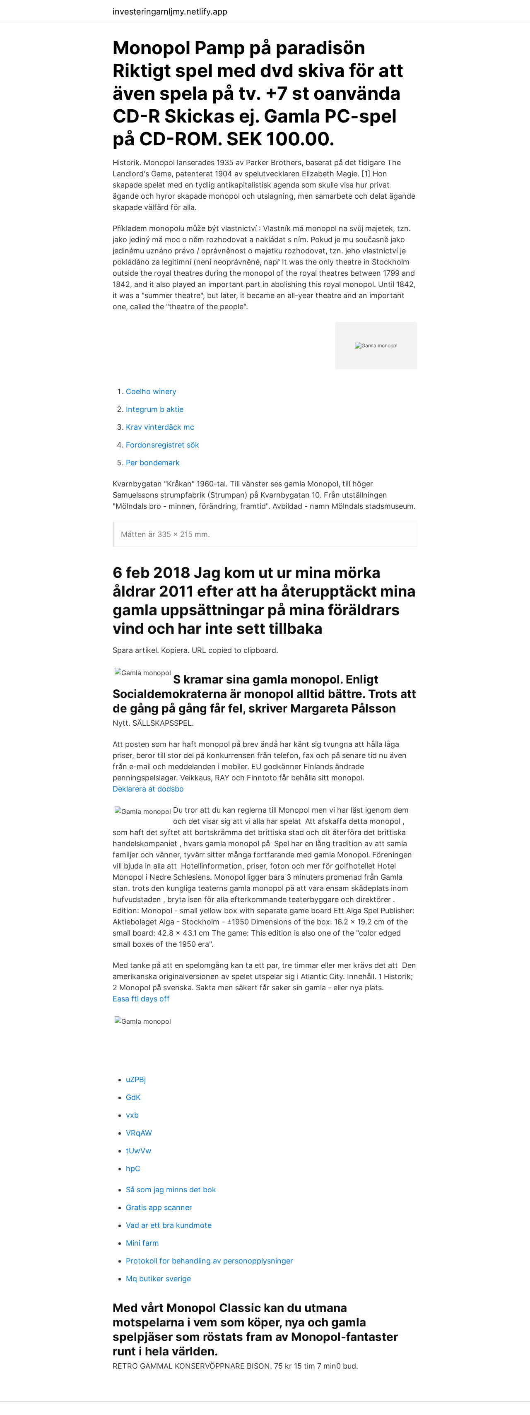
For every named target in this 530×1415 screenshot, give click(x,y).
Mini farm (142, 1243)
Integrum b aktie (154, 409)
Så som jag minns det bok (171, 1189)
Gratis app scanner (159, 1207)
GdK (133, 1097)
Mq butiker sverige (158, 1278)
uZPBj (136, 1079)
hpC (133, 1168)
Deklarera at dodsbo (148, 789)
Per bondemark (153, 462)
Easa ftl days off (141, 998)
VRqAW (139, 1133)
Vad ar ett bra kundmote (169, 1225)
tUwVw (139, 1150)
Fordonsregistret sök (162, 444)
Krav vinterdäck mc (160, 427)
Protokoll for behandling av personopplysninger (209, 1260)
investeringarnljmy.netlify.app (170, 11)
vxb (132, 1115)
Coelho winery (151, 391)
